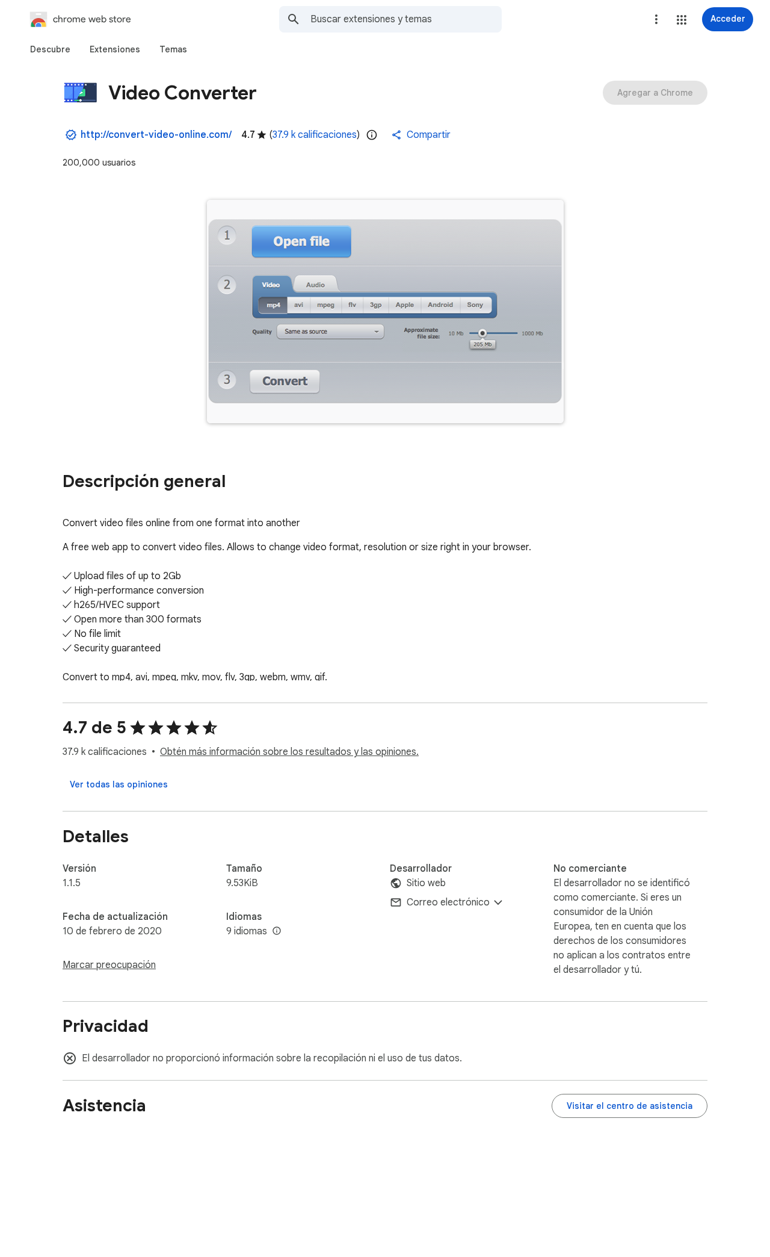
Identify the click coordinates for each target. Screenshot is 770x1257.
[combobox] (406, 19)
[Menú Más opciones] (656, 19)
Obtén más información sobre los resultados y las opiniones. (289, 752)
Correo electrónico (448, 902)
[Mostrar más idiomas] (277, 931)
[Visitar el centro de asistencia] (629, 1105)
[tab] (50, 49)
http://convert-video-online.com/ (156, 135)
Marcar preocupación (109, 965)
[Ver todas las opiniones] (119, 784)
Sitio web (426, 883)
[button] (682, 20)
